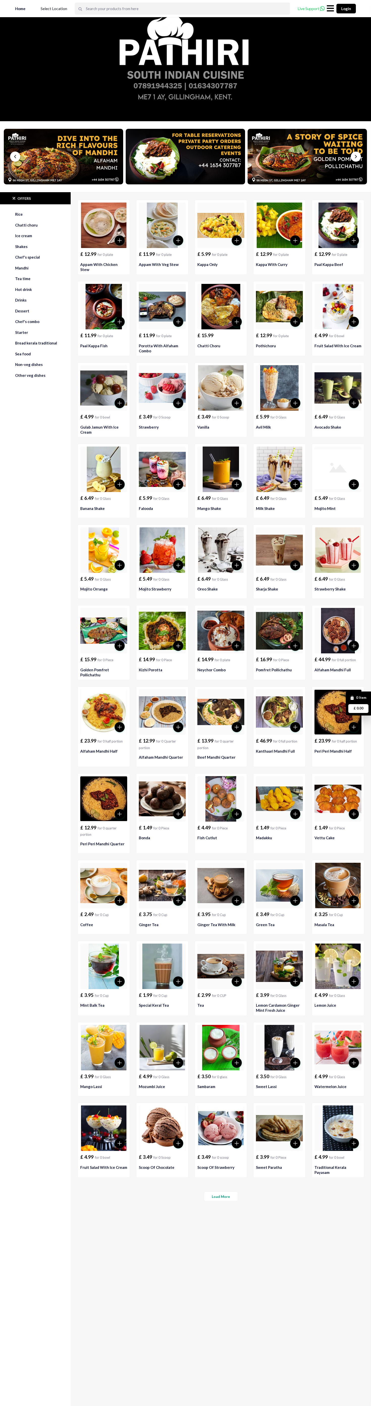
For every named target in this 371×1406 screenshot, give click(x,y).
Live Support (308, 8)
